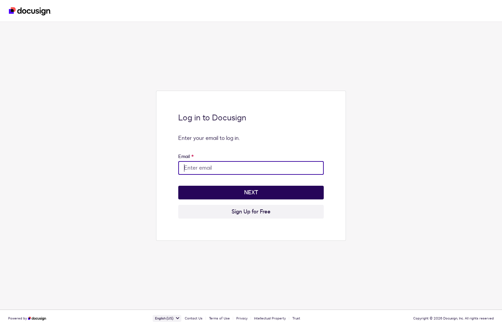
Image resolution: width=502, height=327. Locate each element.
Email (186, 156)
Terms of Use (219, 318)
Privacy (242, 318)
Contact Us (194, 318)
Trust (296, 318)
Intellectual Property (270, 318)
